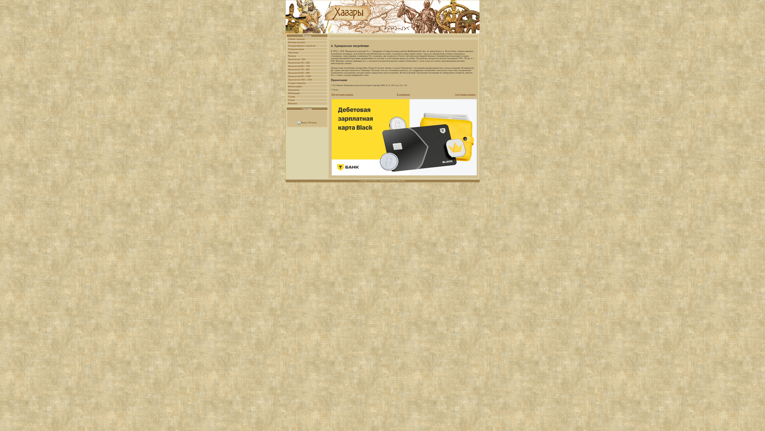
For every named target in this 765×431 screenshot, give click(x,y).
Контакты (292, 103)
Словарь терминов (297, 83)
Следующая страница (465, 94)
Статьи (291, 100)
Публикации (294, 93)
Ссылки (291, 96)
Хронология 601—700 (299, 66)
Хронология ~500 (296, 59)
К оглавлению (403, 94)
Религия (292, 56)
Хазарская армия (296, 49)
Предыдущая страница (342, 94)
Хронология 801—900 (299, 73)
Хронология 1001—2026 (300, 79)
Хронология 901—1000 (299, 76)
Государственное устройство (302, 45)
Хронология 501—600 (299, 62)
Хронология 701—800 (299, 69)
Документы (293, 90)
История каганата (296, 42)
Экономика (293, 52)
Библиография (295, 86)
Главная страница (296, 39)
